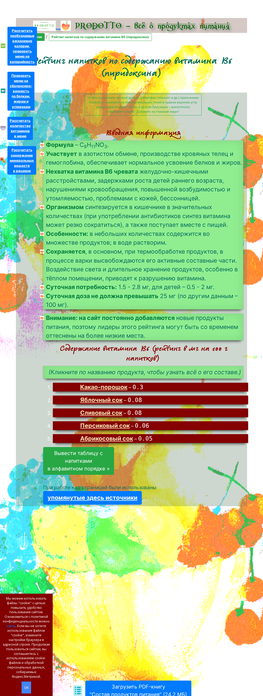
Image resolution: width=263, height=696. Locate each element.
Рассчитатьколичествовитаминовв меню (20, 128)
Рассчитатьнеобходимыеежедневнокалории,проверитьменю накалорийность (22, 46)
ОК (26, 687)
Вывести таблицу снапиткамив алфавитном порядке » (79, 461)
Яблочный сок (101, 400)
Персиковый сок (105, 425)
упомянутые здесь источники (92, 497)
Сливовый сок (101, 412)
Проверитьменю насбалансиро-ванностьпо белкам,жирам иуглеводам (21, 91)
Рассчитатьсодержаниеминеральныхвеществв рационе (22, 160)
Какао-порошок (103, 387)
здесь (11, 625)
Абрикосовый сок (106, 438)
